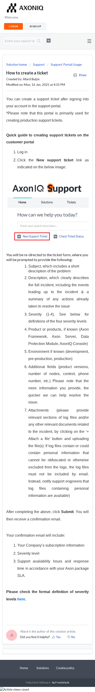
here (21, 599)
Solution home (17, 64)
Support (39, 64)
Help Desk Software (38, 682)
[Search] (39, 41)
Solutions (42, 668)
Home (24, 668)
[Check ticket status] (49, 40)
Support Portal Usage (66, 64)
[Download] (39, 351)
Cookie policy (65, 668)
